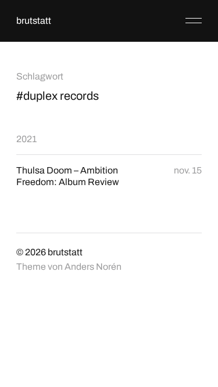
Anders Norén (93, 267)
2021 (26, 139)
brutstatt (33, 21)
